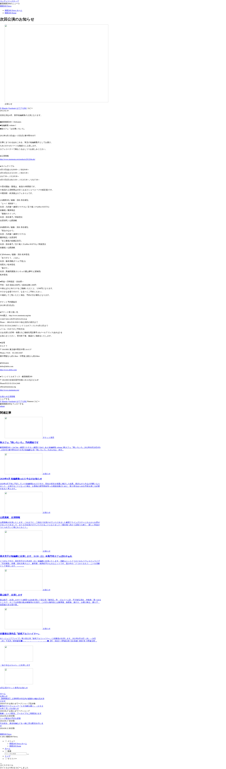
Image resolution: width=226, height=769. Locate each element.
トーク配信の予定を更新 (10, 718)
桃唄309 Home (15, 746)
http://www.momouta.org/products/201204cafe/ (17, 159)
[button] (30, 108)
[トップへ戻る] (1, 763)
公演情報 (11, 396)
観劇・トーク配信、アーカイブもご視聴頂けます (20, 713)
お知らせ (4, 396)
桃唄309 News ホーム (18, 744)
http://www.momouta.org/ (9, 390)
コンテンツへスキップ (9, 1)
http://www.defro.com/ (8, 370)
